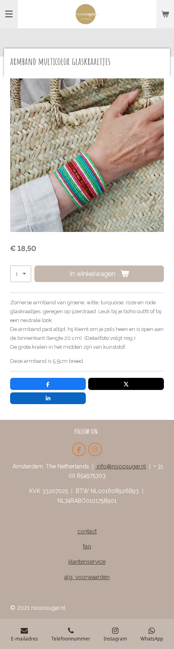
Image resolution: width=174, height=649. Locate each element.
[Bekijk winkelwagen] (165, 14)
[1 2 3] (20, 274)
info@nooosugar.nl (120, 466)
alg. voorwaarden (87, 577)
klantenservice (87, 561)
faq (87, 546)
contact (87, 531)
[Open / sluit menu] (9, 14)
